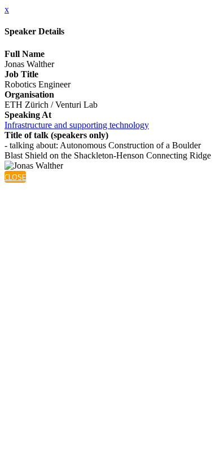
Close (15, 177)
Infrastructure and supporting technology (77, 125)
